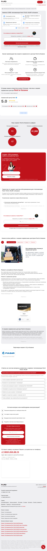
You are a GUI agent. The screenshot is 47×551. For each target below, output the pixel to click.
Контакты (30, 502)
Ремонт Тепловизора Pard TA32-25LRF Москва (12, 523)
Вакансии (3, 504)
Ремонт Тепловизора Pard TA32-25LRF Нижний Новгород (14, 531)
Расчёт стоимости (37, 502)
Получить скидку (11, 176)
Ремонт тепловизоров (6, 512)
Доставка (20, 502)
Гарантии (8, 504)
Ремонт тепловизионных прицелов (9, 514)
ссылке (23, 506)
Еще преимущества (23, 78)
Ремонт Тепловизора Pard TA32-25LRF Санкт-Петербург (14, 525)
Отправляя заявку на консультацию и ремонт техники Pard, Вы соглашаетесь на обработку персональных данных (13, 441)
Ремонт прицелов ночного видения (9, 518)
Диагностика (20, 242)
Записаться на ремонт (23, 225)
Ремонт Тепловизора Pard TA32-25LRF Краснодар (12, 527)
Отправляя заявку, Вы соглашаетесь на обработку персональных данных (23, 179)
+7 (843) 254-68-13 (42, 5)
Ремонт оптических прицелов (8, 516)
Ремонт (26, 242)
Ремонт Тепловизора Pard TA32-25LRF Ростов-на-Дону (14, 529)
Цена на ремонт (13, 502)
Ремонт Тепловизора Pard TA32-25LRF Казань (11, 535)
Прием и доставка (11, 242)
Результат (33, 242)
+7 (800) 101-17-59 (5, 492)
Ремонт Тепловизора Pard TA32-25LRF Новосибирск (13, 533)
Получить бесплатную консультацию (13, 436)
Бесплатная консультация (22, 43)
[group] (8, 354)
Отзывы (25, 502)
